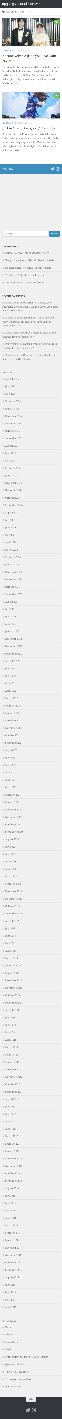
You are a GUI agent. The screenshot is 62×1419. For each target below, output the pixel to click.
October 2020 (12, 824)
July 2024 (10, 520)
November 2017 (13, 1076)
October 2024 (12, 497)
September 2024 (14, 505)
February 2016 (13, 1232)
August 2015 (12, 1277)
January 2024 (12, 564)
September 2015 (14, 1269)
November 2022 (13, 646)
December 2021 (13, 720)
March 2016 (11, 1225)
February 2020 (13, 883)
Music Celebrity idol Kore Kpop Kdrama (26, 1356)
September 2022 (14, 653)
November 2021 (13, 727)
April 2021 (10, 779)
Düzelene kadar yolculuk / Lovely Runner (28, 267)
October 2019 (12, 906)
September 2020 (14, 831)
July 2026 (10, 386)
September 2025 (14, 438)
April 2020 (10, 868)
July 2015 (10, 1284)
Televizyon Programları (18, 1379)
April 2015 (10, 1307)
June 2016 (10, 1203)
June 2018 (10, 1024)
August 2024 (12, 512)
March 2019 (11, 958)
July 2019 (10, 928)
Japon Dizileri (12, 1341)
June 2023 (10, 616)
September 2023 (14, 594)
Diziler (6, 50)
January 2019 (12, 972)
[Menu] (58, 4)
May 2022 (10, 683)
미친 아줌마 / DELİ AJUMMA (21, 4)
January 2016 (12, 1240)
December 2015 (13, 1247)
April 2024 (10, 542)
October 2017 (12, 1084)
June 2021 (10, 765)
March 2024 (11, 549)
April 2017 (10, 1128)
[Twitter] (53, 169)
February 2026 (13, 401)
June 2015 (10, 1292)
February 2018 (13, 1054)
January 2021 (12, 802)
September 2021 (14, 742)
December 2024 (13, 482)
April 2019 (10, 950)
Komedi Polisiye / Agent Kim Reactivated (27, 252)
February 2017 (13, 1143)
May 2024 (10, 534)
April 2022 (10, 690)
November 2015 (13, 1255)
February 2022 (13, 705)
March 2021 (11, 787)
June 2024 (10, 527)
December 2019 (13, 891)
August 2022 (12, 661)
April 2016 (10, 1217)
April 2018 (10, 1039)
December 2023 (13, 571)
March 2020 (11, 876)
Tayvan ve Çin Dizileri (17, 1371)
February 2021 (13, 794)
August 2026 (12, 378)
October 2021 (12, 735)
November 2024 (13, 490)
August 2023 (12, 601)
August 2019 (12, 920)
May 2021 (10, 772)
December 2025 (13, 416)
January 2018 (12, 1062)
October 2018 (12, 995)
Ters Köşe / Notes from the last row (24, 275)
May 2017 (10, 1121)
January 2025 (12, 475)
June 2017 (10, 1114)
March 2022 (11, 698)
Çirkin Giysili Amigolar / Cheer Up (28, 128)
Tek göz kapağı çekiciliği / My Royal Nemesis (29, 260)
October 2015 (12, 1262)
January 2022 (12, 713)
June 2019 (10, 935)
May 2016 (10, 1210)
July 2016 (10, 1195)
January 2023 (12, 631)
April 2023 (10, 623)
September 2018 (14, 1002)
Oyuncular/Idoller (15, 1364)
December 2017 (13, 1069)
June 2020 (10, 854)
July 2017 (10, 1106)
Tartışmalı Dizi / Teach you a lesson (24, 282)
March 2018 (11, 1047)
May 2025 (10, 460)
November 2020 (13, 817)
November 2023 (13, 579)
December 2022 (13, 638)
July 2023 (10, 609)
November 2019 (13, 898)
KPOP (8, 1349)
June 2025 (10, 453)
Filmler (9, 1334)
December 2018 (13, 980)
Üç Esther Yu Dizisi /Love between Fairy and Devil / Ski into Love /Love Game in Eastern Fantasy (30, 306)
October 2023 (12, 586)
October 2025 (12, 430)
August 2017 (12, 1099)
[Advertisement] (31, 201)
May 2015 (10, 1299)
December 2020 (13, 809)
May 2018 (10, 1032)
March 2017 (11, 1136)
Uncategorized (13, 1386)
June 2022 (10, 675)
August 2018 (12, 1010)
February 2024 (13, 557)
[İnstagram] (58, 169)
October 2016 (12, 1173)
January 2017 (12, 1151)
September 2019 (14, 913)
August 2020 (12, 839)
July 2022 (10, 668)
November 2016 (13, 1165)
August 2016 (12, 1188)
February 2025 (13, 468)
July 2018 (10, 1017)
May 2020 (10, 861)
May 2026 (10, 393)
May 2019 (10, 943)
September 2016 (14, 1180)
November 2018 (13, 987)
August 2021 (12, 750)
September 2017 (14, 1091)
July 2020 (10, 846)
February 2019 (13, 965)
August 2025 (12, 445)
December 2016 (13, 1158)
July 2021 (10, 757)
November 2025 (13, 423)
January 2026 (12, 408)
